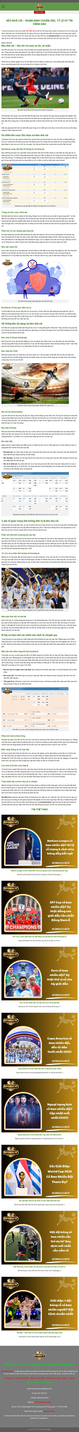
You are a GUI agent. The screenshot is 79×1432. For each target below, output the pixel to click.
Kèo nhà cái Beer (7, 1371)
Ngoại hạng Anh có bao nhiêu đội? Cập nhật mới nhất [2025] (39, 1135)
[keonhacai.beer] (39, 7)
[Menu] (3, 6)
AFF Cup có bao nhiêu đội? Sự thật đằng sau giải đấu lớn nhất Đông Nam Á (39, 937)
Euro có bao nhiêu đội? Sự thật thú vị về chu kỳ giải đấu (39, 1003)
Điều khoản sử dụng (54, 1378)
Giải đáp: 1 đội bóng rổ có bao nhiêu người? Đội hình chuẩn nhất (39, 1333)
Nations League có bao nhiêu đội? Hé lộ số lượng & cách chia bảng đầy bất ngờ (39, 871)
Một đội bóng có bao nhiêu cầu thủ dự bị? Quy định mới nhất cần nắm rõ (39, 1267)
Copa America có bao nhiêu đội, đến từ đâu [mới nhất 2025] (39, 1069)
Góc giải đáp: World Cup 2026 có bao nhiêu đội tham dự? (39, 1201)
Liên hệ (64, 1378)
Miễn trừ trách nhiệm (37, 1378)
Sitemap (72, 1378)
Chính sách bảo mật (22, 1378)
